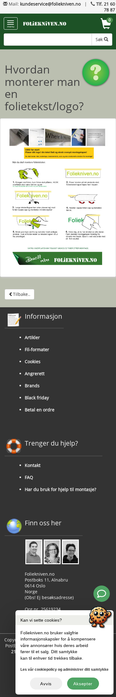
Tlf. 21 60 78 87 (105, 7)
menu (10, 26)
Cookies (33, 361)
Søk (100, 39)
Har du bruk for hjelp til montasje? (60, 489)
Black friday (37, 398)
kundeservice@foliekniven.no (50, 4)
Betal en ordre (39, 410)
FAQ (29, 477)
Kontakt (33, 465)
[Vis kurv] (106, 24)
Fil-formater (37, 349)
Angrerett (35, 373)
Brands (32, 385)
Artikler (32, 337)
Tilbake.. (21, 294)
